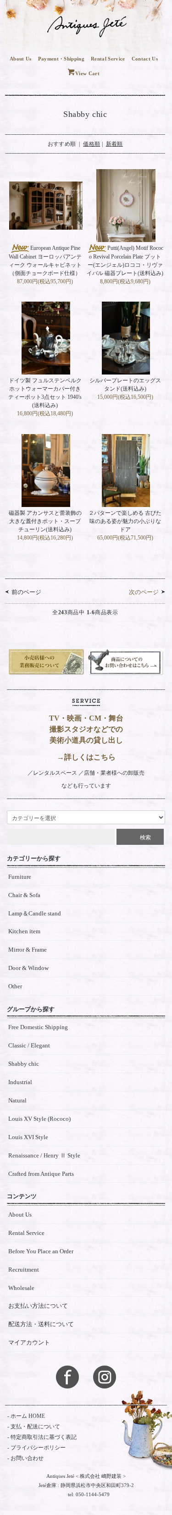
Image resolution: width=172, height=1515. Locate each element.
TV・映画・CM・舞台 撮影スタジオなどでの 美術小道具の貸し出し (86, 729)
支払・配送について (35, 1426)
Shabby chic (23, 1063)
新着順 (114, 144)
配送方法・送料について (41, 1324)
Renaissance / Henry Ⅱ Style (44, 1155)
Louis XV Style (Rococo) (39, 1118)
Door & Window (28, 967)
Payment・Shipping (61, 58)
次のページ (144, 592)
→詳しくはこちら (86, 757)
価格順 (91, 144)
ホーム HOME (28, 1416)
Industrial (20, 1082)
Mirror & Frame (27, 949)
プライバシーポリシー (38, 1447)
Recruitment (23, 1269)
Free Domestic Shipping (38, 1027)
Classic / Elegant (29, 1045)
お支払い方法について (38, 1305)
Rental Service (108, 58)
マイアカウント (29, 1342)
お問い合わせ (27, 1458)
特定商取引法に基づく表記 (44, 1437)
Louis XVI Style (28, 1137)
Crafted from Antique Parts (41, 1173)
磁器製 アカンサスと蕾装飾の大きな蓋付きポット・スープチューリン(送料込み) (45, 521)
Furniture (19, 876)
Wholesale (21, 1287)
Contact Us (145, 58)
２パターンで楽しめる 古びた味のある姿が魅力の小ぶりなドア (125, 521)
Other (15, 986)
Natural (17, 1100)
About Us (21, 58)
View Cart (87, 73)
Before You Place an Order (40, 1251)
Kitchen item (24, 931)
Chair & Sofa (24, 895)
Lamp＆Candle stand (34, 913)
